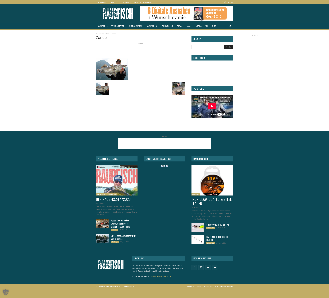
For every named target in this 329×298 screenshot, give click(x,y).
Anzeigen (114, 230)
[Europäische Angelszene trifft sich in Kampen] (102, 238)
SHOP (118, 2)
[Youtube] (231, 2)
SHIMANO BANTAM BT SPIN (218, 224)
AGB (199, 286)
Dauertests (195, 194)
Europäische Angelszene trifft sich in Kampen (123, 237)
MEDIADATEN (147, 2)
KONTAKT (125, 2)
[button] (230, 26)
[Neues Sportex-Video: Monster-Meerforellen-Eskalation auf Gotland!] (102, 223)
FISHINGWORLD (167, 26)
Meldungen (115, 242)
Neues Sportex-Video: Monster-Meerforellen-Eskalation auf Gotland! (120, 223)
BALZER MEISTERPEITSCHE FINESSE (217, 238)
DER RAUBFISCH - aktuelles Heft (107, 194)
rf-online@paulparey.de (161, 276)
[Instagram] (225, 2)
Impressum (191, 286)
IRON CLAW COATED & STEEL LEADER (211, 201)
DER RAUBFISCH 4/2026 (113, 199)
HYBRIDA (198, 26)
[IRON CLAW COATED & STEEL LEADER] (212, 180)
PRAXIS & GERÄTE (117, 26)
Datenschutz (207, 286)
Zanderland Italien (102, 34)
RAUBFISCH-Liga (152, 26)
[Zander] (112, 80)
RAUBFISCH (102, 26)
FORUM (179, 26)
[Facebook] (222, 2)
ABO (112, 2)
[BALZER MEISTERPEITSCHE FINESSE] (197, 239)
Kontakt (188, 26)
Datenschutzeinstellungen (223, 286)
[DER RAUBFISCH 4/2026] (117, 180)
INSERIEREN (137, 2)
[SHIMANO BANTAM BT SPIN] (197, 227)
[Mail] (228, 2)
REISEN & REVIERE (135, 26)
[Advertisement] (142, 51)
